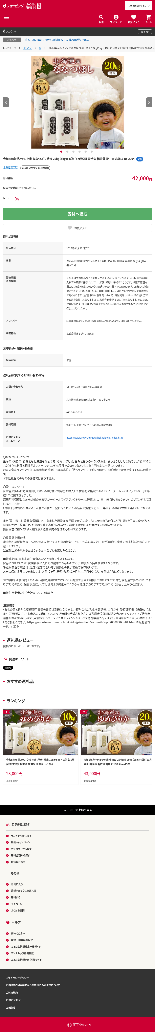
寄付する (15, 897)
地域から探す (18, 862)
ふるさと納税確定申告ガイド (26, 946)
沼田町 (8, 667)
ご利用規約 (12, 992)
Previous (6, 102)
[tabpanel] (77, 102)
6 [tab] (92, 152)
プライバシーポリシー (17, 977)
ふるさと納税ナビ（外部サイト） (27, 959)
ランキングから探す (21, 835)
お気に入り (133, 21)
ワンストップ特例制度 (22, 953)
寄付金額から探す (20, 855)
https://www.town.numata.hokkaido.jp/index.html (94, 437)
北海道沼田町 (10, 167)
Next (149, 102)
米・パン (27, 48)
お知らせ (10, 1007)
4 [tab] (80, 152)
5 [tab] (86, 152)
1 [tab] (61, 152)
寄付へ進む (77, 214)
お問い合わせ (13, 1000)
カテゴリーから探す (21, 849)
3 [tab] (73, 152)
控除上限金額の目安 (22, 940)
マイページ (116, 21)
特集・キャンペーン (20, 842)
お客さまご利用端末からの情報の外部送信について (33, 985)
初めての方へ (18, 933)
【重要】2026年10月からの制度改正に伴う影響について (56, 40)
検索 (101, 21)
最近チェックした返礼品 (23, 890)
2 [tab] (67, 152)
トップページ (9, 48)
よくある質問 (18, 910)
